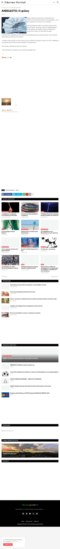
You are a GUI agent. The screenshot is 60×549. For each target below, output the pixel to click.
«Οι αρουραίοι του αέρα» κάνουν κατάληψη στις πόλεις (10, 267)
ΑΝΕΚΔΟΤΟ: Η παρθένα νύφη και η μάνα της (22, 365)
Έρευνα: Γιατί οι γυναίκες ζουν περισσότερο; (29, 232)
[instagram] (33, 513)
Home (22, 521)
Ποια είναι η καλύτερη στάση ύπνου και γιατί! (22, 291)
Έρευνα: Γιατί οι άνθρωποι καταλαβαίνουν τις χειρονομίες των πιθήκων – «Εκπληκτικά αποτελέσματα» (49, 269)
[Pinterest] (27, 194)
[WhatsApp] (23, 194)
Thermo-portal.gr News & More (35, 524)
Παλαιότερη (54, 276)
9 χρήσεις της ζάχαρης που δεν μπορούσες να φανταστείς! (26, 306)
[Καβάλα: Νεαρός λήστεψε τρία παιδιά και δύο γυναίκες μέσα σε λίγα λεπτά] (5, 387)
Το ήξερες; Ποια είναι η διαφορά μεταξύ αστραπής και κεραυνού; (49, 214)
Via (2, 53)
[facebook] (23, 513)
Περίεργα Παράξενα (15, 7)
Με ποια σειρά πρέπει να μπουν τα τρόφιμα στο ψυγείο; (25, 313)
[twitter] (26, 513)
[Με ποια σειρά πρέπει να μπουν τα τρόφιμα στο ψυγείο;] (5, 314)
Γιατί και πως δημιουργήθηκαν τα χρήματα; (29, 214)
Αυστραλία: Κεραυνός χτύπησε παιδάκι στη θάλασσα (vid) (29, 267)
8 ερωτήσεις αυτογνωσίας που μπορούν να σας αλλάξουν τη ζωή (28, 284)
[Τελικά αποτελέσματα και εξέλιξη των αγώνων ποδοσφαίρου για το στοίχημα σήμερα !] (5, 373)
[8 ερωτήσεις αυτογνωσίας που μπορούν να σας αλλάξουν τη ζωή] (5, 286)
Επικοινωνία (29, 521)
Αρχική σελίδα (5, 7)
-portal (6, 57)
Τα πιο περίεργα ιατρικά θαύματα (8, 232)
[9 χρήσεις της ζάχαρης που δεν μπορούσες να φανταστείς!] (5, 307)
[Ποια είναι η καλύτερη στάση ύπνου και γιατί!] (5, 293)
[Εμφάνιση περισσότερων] (33, 194)
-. (7, 110)
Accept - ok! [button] (8, 544)
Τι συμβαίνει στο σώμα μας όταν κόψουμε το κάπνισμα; (9, 214)
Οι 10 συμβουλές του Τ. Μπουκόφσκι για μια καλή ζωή (49, 232)
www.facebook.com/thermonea (10, 111)
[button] (2, 2)
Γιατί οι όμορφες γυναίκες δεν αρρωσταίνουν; (10, 249)
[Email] (30, 194)
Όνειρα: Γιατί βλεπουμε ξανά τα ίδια (29, 249)
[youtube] (30, 513)
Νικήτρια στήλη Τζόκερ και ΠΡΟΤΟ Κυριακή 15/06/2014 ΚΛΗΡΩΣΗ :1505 (29, 393)
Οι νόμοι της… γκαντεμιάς (48, 249)
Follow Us (36, 521)
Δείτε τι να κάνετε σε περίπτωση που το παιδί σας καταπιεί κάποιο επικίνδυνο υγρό (33, 299)
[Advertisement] (28, 81)
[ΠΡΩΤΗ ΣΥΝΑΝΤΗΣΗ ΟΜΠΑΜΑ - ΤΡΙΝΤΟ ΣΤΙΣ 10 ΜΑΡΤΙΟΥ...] (5, 380)
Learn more (15, 541)
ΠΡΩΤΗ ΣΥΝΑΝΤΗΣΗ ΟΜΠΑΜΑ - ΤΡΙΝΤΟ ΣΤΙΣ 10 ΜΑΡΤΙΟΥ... (26, 379)
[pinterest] (37, 513)
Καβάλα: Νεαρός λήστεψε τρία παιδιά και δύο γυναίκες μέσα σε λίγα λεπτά (30, 386)
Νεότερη (4, 276)
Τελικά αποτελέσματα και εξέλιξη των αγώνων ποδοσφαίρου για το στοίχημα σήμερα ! (34, 372)
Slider (17, 190)
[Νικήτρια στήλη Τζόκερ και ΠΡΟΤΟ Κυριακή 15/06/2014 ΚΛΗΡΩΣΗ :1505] (5, 394)
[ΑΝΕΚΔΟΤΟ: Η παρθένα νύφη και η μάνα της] (5, 366)
